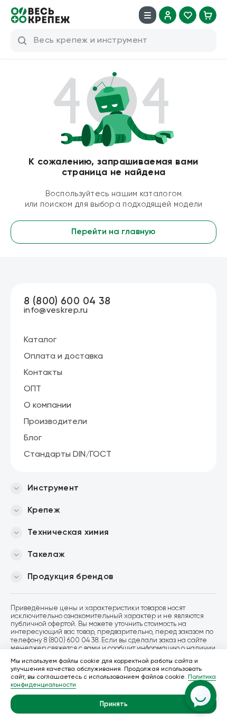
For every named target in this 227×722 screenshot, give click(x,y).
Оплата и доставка (63, 356)
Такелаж (46, 555)
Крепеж (43, 510)
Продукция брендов (70, 577)
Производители (55, 422)
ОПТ (32, 389)
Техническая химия (68, 532)
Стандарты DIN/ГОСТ (67, 454)
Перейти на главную (113, 232)
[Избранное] (187, 15)
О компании (47, 405)
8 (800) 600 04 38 (67, 301)
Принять (114, 704)
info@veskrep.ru (56, 310)
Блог (33, 438)
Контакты (43, 373)
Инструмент (53, 488)
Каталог (40, 340)
